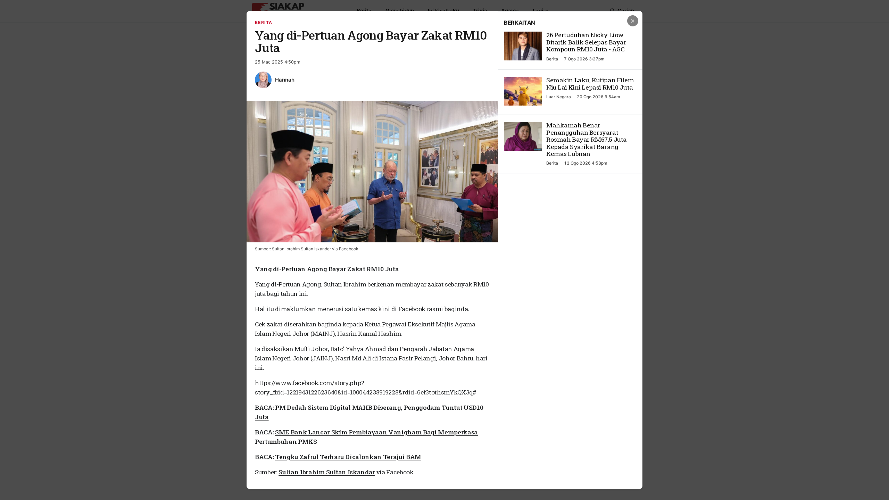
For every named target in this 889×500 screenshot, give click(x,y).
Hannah (284, 79)
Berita (264, 22)
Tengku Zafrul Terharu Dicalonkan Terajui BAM (348, 457)
